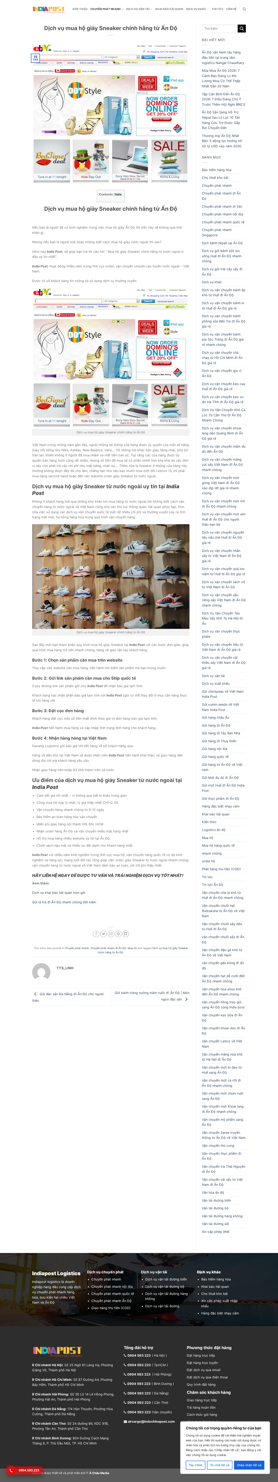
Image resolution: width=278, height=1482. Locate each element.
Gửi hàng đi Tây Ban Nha (221, 733)
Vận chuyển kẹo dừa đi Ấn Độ (222, 1017)
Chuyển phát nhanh (105, 9)
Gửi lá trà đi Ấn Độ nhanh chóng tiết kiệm (64, 902)
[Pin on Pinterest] (118, 934)
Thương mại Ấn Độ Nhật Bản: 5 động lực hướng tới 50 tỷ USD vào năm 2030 (222, 141)
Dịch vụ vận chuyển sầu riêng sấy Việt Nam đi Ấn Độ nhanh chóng (224, 600)
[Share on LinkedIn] (125, 934)
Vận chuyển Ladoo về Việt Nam (222, 1043)
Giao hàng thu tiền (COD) (111, 1308)
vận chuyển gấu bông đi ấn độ (223, 965)
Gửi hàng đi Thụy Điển (219, 741)
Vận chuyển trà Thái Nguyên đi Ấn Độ (223, 1169)
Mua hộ (132, 948)
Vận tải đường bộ (215, 1208)
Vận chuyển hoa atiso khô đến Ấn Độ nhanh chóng (222, 991)
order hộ (208, 861)
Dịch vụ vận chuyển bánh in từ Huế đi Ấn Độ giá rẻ (223, 305)
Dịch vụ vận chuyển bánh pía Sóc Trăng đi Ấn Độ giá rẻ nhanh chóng (223, 339)
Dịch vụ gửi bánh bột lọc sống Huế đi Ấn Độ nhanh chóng (221, 256)
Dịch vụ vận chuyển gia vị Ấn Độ (221, 373)
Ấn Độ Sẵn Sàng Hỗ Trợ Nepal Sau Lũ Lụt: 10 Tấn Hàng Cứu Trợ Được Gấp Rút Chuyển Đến (221, 120)
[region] (225, 1447)
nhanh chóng (212, 853)
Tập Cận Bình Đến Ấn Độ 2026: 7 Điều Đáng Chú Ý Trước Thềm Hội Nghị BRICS (223, 99)
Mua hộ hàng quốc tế (218, 845)
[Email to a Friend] (111, 934)
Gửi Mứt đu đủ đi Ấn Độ (220, 778)
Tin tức (217, 9)
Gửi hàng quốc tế (215, 757)
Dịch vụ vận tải (138, 9)
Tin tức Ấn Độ (212, 885)
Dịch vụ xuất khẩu (216, 683)
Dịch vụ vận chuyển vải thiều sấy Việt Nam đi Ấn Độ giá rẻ (224, 662)
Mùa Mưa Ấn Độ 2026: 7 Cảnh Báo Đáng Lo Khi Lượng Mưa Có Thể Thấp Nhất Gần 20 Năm (221, 78)
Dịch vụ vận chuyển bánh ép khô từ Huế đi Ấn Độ (223, 292)
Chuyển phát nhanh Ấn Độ (111, 1301)
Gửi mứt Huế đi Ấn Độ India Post (223, 788)
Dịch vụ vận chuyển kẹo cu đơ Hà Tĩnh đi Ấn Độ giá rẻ (222, 399)
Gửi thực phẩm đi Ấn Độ (220, 798)
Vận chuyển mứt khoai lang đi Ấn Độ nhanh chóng (223, 1109)
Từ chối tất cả (220, 1465)
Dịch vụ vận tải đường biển (166, 1279)
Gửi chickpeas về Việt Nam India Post (223, 694)
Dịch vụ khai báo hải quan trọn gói (58, 893)
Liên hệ (231, 9)
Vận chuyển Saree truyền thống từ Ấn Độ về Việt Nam (224, 1135)
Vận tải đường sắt (215, 1224)
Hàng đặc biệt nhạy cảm (221, 806)
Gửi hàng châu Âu (215, 717)
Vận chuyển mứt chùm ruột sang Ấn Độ (222, 1096)
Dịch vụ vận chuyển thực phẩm (221, 634)
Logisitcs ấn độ (213, 830)
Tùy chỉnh (195, 1465)
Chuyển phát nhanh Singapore (217, 232)
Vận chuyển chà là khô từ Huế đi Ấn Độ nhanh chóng (222, 895)
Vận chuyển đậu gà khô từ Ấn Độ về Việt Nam (222, 952)
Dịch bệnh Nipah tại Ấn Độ (222, 243)
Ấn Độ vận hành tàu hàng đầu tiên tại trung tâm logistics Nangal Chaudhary (223, 57)
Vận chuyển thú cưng (218, 1146)
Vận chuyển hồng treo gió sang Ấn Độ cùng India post (223, 1004)
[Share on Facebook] (96, 934)
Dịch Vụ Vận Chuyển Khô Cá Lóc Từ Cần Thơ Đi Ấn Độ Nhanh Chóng (223, 415)
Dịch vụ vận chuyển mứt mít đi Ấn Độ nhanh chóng (223, 503)
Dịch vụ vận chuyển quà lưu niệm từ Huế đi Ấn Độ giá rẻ (223, 571)
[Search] (244, 9)
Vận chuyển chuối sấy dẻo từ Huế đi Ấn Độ (222, 926)
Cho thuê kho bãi (215, 178)
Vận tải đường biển (216, 1200)
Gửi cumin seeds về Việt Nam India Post (220, 707)
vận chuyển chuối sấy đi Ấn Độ (223, 939)
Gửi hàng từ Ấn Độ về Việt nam (222, 767)
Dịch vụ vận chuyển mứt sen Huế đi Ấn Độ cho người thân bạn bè (223, 519)
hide (118, 194)
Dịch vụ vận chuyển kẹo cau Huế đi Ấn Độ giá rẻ (223, 386)
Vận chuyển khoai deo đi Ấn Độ (223, 1030)
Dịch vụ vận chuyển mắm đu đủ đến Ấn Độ (223, 449)
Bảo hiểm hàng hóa (216, 170)
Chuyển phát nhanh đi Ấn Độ (108, 948)
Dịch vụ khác (196, 9)
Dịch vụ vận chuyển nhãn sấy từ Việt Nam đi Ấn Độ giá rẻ (221, 556)
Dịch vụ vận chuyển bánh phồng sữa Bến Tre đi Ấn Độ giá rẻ (223, 321)
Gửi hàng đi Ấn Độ (216, 725)
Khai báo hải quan (169, 9)
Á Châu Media (99, 1473)
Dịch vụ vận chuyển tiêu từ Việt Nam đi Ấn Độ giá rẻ (222, 647)
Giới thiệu (80, 9)
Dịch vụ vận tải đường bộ (164, 1287)
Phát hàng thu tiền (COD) (221, 869)
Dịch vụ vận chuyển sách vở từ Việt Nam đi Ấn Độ (223, 584)
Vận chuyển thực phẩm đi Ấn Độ (221, 1156)
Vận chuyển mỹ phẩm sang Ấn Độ (222, 1122)
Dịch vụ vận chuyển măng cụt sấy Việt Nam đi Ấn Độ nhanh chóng (222, 464)
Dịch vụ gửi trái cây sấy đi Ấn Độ (222, 271)
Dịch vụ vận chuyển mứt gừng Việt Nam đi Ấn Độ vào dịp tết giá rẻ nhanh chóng (221, 485)
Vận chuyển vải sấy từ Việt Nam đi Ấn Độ (222, 1182)
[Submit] (242, 29)
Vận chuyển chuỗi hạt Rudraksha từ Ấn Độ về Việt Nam (223, 911)
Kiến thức (209, 822)
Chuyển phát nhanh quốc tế (223, 222)
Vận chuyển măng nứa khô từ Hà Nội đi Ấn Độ (222, 1057)
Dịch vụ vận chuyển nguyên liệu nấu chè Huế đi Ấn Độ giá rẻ (223, 537)
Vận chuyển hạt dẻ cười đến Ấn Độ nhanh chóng (223, 978)
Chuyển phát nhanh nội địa (222, 214)
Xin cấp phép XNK (216, 1232)
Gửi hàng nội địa (214, 749)
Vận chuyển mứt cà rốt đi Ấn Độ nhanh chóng (221, 1083)
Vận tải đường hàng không (222, 1216)
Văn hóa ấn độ (213, 1192)
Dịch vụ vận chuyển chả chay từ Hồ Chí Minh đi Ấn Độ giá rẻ (222, 357)
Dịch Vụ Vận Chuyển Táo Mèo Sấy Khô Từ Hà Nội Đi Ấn (222, 618)
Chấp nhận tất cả (249, 1465)
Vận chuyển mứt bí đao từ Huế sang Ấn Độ (222, 1070)
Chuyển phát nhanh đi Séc (222, 206)
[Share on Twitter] (103, 934)
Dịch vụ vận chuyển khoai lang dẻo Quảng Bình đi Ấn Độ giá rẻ (222, 433)
